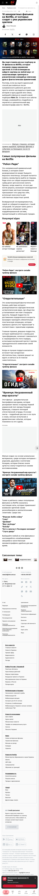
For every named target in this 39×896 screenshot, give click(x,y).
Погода (7, 660)
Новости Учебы (11, 755)
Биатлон (8, 797)
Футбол (7, 792)
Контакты (23, 617)
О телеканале (6, 611)
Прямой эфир (9, 653)
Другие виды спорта (11, 800)
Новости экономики (12, 714)
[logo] (12, 2)
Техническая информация (28, 614)
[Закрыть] (35, 878)
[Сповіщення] (36, 2)
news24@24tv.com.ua (9, 574)
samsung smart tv (20, 844)
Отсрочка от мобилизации (13, 703)
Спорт (7, 787)
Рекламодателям (7, 618)
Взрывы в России (10, 682)
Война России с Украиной (14, 667)
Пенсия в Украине (11, 729)
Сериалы (8, 748)
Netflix (12, 29)
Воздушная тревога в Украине (14, 677)
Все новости (9, 645)
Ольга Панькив (11, 26)
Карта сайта (24, 629)
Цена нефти (9, 717)
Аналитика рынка (10, 776)
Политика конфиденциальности (8, 625)
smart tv (7, 844)
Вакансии (23, 620)
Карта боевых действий (12, 671)
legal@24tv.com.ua (24, 872)
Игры (22, 632)
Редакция (5, 605)
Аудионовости (9, 658)
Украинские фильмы (11, 741)
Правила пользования (8, 621)
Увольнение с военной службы (15, 693)
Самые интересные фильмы (14, 738)
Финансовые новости (12, 722)
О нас (3, 602)
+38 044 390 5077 (26, 574)
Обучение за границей (12, 767)
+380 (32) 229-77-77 (13, 870)
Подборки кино (11, 8)
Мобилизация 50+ (10, 695)
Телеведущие (6, 615)
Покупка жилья (10, 778)
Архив (22, 626)
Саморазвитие (9, 765)
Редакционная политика (9, 608)
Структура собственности (28, 623)
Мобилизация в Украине (14, 691)
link (22, 582)
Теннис (7, 795)
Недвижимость (10, 774)
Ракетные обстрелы (11, 669)
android (7, 839)
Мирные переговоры (11, 674)
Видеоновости (9, 655)
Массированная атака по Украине (16, 679)
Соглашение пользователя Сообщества (28, 606)
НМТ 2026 (8, 762)
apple (20, 839)
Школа (7, 759)
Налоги (7, 727)
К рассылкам (11, 827)
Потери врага (9, 684)
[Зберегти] (34, 34)
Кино (3, 8)
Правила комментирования (26, 610)
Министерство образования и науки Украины (19, 757)
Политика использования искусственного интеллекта (9, 630)
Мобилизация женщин (12, 698)
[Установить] (19, 882)
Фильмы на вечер (10, 743)
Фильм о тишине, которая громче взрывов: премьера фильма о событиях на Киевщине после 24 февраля (18, 148)
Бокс (6, 790)
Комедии (8, 746)
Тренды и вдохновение (12, 781)
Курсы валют (9, 719)
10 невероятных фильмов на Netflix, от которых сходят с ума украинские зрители (27, 8)
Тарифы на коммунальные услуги (15, 724)
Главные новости (10, 647)
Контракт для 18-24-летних (13, 701)
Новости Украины (10, 650)
